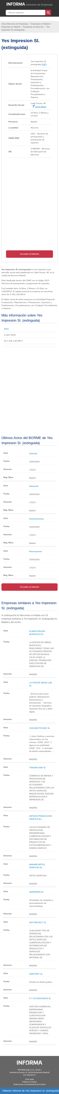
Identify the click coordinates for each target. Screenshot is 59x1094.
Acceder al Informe (29, 254)
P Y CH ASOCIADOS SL (40, 998)
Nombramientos (36, 519)
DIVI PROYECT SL (37, 922)
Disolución (34, 486)
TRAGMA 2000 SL (37, 767)
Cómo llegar (40, 107)
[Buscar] (48, 12)
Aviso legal (29, 1079)
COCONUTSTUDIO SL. (40, 728)
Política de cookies (29, 1082)
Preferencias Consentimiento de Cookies (30, 1084)
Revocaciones (35, 551)
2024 (6, 329)
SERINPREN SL (36, 892)
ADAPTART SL (36, 974)
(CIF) (44, 64)
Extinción (33, 453)
